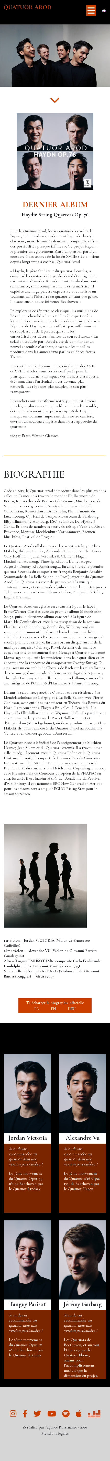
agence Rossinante (62, 1427)
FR (36, 1008)
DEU (72, 1008)
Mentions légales (55, 1433)
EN (53, 1008)
